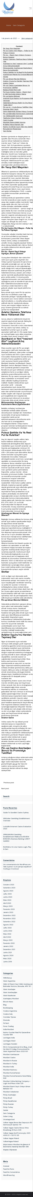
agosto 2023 (8, 891)
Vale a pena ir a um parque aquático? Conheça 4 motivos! (17, 868)
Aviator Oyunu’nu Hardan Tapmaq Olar (18, 81)
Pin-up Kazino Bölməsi (11, 96)
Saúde (5, 1110)
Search (6, 796)
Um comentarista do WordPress (15, 864)
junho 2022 (7, 931)
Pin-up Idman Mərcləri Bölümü (14, 79)
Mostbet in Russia (10, 1061)
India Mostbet (8, 1029)
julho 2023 (7, 894)
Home (8, 25)
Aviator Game (8, 83)
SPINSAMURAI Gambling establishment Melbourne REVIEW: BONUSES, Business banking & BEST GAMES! (16, 837)
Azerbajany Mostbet (11, 999)
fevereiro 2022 (9, 943)
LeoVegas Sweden (10, 1044)
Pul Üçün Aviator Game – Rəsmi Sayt (17, 92)
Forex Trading (8, 1026)
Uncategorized (8, 1119)
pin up (15, 764)
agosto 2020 (8, 955)
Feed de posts (8, 1169)
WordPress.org (9, 1175)
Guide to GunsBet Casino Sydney (16, 812)
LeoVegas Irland (9, 1041)
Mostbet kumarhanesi (11, 1073)
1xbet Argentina (9, 981)
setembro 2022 (9, 922)
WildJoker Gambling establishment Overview (16, 819)
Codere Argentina (10, 1011)
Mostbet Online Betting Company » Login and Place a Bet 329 (16, 1082)
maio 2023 (7, 900)
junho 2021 (7, 952)
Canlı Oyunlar (8, 120)
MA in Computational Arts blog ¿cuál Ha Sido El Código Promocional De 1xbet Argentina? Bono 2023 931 (17, 1049)
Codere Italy (8, 1014)
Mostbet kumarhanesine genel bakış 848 (17, 1077)
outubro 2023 (8, 885)
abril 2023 (7, 903)
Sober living (8, 1116)
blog (5, 1005)
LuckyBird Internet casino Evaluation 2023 (17, 827)
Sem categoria (19, 25)
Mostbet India (8, 1067)
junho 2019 (7, 962)
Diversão (6, 1020)
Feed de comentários (11, 1172)
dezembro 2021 (9, 949)
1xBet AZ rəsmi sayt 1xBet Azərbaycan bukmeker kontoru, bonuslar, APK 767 (18, 985)
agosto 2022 (8, 925)
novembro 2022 (9, 918)
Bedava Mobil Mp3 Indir (12, 90)
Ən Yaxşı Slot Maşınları (11, 48)
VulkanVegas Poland (10, 1141)
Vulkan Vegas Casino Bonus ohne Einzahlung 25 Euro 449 (16, 1129)
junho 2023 (7, 897)
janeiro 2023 (8, 912)
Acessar (6, 1166)
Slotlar (5, 77)
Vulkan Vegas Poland (11, 1138)
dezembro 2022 (9, 915)
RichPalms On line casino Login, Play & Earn (17, 848)
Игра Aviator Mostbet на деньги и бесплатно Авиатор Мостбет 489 (16, 1145)
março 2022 (7, 940)
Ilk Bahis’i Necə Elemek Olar (13, 125)
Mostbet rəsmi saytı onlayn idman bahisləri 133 (16, 1087)
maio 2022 (7, 934)
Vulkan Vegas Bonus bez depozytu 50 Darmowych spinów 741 (17, 1123)
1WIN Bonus (7, 978)
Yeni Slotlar (7, 131)
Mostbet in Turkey (10, 1064)
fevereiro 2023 (9, 909)
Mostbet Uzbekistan (11, 1092)
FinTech (6, 1023)
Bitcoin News (8, 1002)
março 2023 (8, 906)
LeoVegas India (9, 1038)
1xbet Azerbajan (9, 989)
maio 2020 (7, 958)
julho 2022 (7, 928)
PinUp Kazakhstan (10, 1101)
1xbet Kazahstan (9, 995)
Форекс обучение (10, 1150)
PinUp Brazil (7, 1098)
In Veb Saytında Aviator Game (14, 94)
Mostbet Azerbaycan (11, 1054)
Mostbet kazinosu (10, 1070)
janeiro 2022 (8, 946)
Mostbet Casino (9, 1057)
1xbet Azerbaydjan (10, 992)
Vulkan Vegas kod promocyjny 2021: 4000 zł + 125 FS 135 (16, 1134)
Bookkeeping (8, 1008)
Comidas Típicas (9, 1017)
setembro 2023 (9, 888)
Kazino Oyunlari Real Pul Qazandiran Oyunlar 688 (16, 1033)
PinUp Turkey (8, 1107)
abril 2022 (7, 937)
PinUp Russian (8, 1104)
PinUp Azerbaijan (9, 1095)
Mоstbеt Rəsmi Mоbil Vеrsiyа (14, 122)
